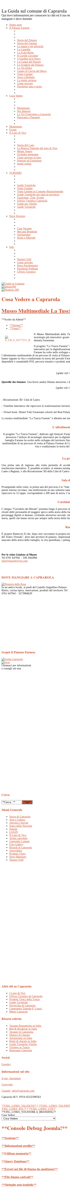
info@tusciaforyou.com (15, 560)
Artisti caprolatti (18, 838)
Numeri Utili (16, 859)
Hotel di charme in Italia (22, 1041)
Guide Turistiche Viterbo (23, 1044)
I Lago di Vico (17, 993)
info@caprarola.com (23, 1090)
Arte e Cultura (17, 819)
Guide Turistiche (18, 1002)
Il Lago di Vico (17, 835)
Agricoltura (15, 850)
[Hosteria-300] (10, 289)
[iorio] (6, 662)
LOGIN (13, 832)
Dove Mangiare (17, 856)
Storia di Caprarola (19, 816)
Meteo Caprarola (18, 1011)
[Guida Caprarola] (12, 659)
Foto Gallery (16, 844)
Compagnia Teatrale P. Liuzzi (25, 1008)
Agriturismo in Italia (20, 1038)
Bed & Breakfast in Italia (23, 1028)
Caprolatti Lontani (19, 841)
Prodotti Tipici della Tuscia (24, 999)
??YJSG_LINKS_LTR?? (41, 1108)
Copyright (7, 1084)
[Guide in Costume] (13, 283)
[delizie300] (9, 286)
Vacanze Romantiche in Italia (25, 1025)
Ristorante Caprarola (20, 1050)
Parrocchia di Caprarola (22, 1005)
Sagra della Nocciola (20, 825)
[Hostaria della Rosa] (14, 584)
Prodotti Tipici (17, 853)
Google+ (6, 1064)
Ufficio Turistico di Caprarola (25, 996)
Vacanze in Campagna (21, 1031)
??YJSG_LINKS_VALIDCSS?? (19, 1105)
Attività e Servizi (18, 822)
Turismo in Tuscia (19, 1047)
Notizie (13, 829)
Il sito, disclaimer (11, 1078)
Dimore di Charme (19, 1035)
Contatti (6, 1090)
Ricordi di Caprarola (20, 847)
